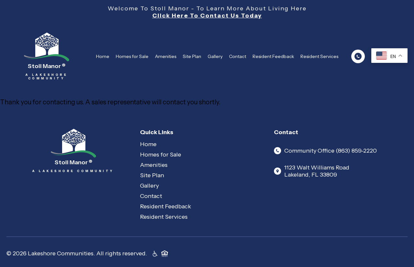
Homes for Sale (132, 56)
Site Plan (192, 56)
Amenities (165, 56)
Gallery (215, 56)
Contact (237, 56)
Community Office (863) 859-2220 (330, 150)
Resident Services (319, 56)
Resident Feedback (273, 56)
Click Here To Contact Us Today (207, 15)
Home (102, 56)
